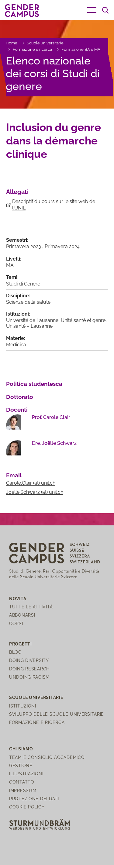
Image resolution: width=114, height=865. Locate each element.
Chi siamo (21, 748)
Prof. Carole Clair (51, 417)
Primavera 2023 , (25, 246)
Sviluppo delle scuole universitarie (56, 714)
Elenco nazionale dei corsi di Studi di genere (53, 73)
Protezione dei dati (34, 798)
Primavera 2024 (62, 246)
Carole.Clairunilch (30, 483)
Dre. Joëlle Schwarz (54, 443)
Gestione (21, 765)
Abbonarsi (22, 615)
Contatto (21, 781)
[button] (92, 10)
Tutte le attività (31, 606)
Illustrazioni (26, 773)
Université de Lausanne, (33, 320)
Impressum (22, 790)
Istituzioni (22, 705)
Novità (17, 598)
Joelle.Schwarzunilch (34, 492)
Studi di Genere (23, 284)
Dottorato (19, 396)
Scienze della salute (28, 302)
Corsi (16, 623)
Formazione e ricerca (32, 49)
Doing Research (29, 668)
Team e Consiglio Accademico (47, 757)
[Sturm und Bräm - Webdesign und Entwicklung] (39, 824)
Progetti (20, 643)
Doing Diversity (29, 660)
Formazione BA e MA (80, 49)
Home (11, 43)
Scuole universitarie (45, 43)
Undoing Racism (29, 677)
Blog (15, 652)
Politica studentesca (34, 383)
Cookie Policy (26, 806)
